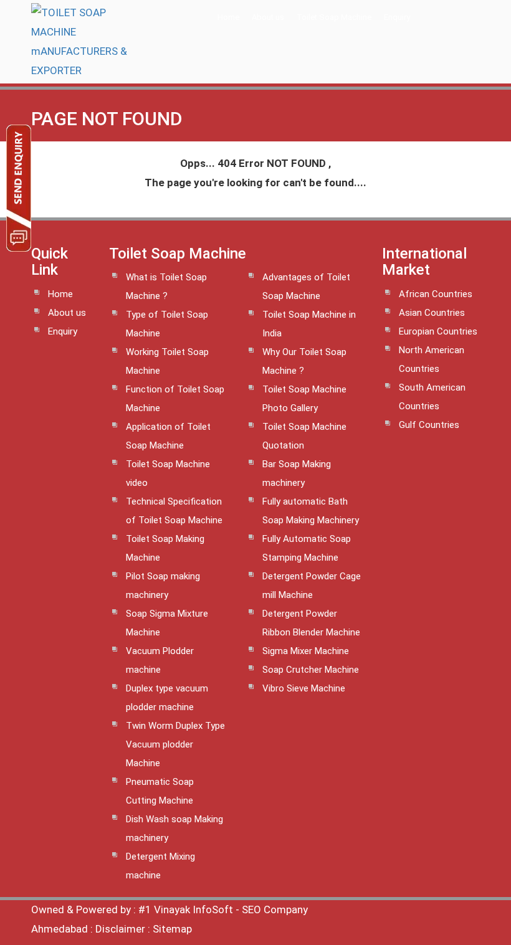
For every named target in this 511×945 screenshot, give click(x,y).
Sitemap (172, 929)
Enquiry (397, 17)
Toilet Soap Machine (334, 17)
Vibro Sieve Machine (303, 688)
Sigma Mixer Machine (305, 651)
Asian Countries (432, 312)
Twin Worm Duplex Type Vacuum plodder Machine (175, 744)
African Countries (435, 294)
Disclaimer (120, 929)
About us (268, 17)
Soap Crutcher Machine (310, 669)
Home (228, 17)
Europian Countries (438, 331)
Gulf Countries (429, 424)
